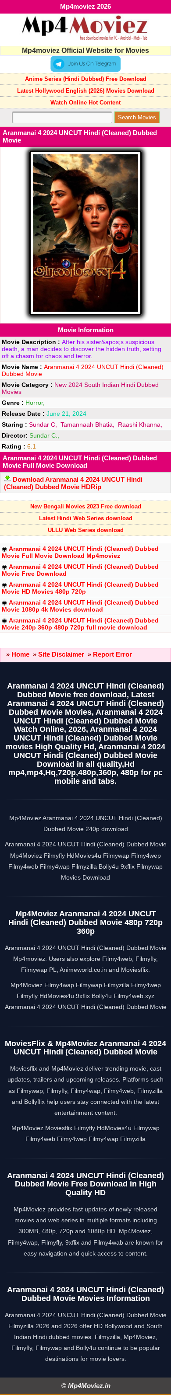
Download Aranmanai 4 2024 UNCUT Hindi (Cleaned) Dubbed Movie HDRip (73, 483)
